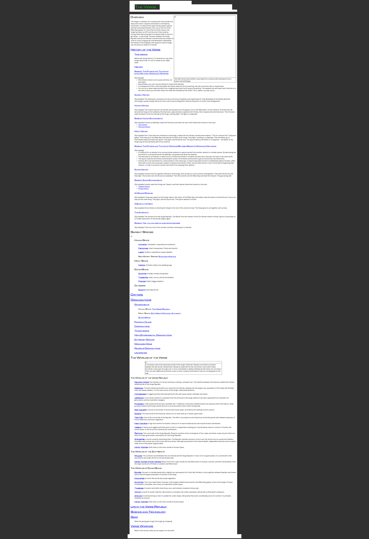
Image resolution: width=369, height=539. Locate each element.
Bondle (137, 472)
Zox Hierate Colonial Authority (166, 313)
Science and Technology (148, 511)
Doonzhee (139, 478)
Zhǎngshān (139, 439)
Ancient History (142, 95)
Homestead (140, 394)
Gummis (142, 273)
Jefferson (139, 398)
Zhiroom (138, 496)
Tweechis (143, 277)
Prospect (139, 404)
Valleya (137, 427)
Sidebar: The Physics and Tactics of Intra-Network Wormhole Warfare (151, 72)
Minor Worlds (141, 447)
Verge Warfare (142, 526)
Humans (142, 244)
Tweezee (138, 488)
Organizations (141, 299)
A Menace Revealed (143, 193)
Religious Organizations (147, 348)
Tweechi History (144, 186)
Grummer (139, 482)
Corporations (142, 326)
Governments (141, 304)
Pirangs (142, 281)
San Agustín (140, 410)
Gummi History (141, 169)
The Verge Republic (161, 309)
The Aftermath (141, 212)
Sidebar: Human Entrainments (148, 118)
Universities (140, 352)
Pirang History (143, 189)
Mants (141, 265)
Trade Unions (141, 330)
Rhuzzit (138, 456)
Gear (134, 516)
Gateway (138, 388)
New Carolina (140, 423)
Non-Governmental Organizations (153, 335)
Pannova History (144, 127)
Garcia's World (141, 382)
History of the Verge (145, 49)
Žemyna (138, 433)
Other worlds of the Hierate (147, 461)
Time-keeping (141, 54)
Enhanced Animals (167, 256)
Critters (137, 294)
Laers (141, 252)
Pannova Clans (142, 322)
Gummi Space (144, 317)
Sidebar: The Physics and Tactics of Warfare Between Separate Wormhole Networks (175, 146)
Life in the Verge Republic (149, 506)
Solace (137, 413)
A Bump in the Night (143, 203)
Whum (137, 492)
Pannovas (143, 248)
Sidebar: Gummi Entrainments (148, 180)
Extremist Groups (144, 339)
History (138, 66)
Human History (141, 105)
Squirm (141, 290)
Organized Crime (143, 344)
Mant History (141, 131)
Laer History (142, 125)
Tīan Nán (138, 417)
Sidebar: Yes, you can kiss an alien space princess (157, 223)
